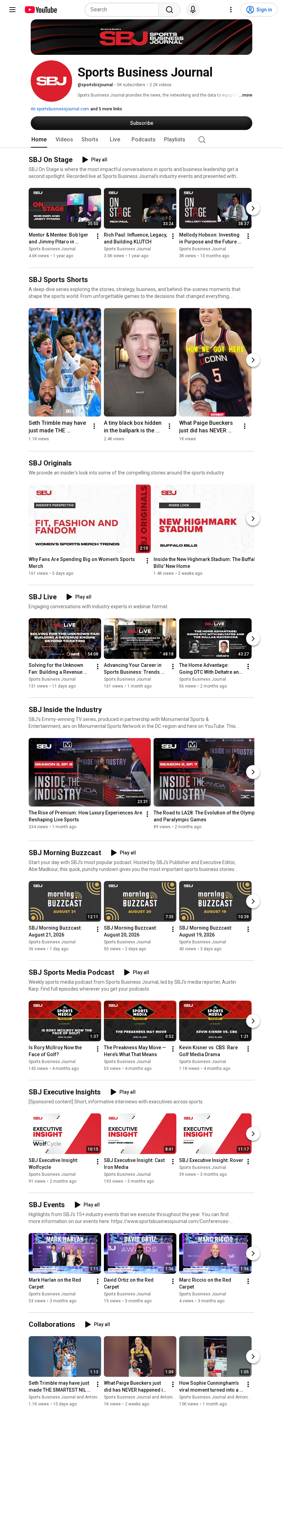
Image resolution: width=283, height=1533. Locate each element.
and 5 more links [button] (106, 109)
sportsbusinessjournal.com (62, 109)
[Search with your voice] (193, 10)
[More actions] (98, 236)
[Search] (169, 10)
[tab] (39, 139)
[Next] (253, 209)
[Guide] (12, 10)
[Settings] (231, 10)
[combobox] (123, 10)
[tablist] (141, 139)
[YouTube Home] (40, 9)
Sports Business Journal (52, 249)
